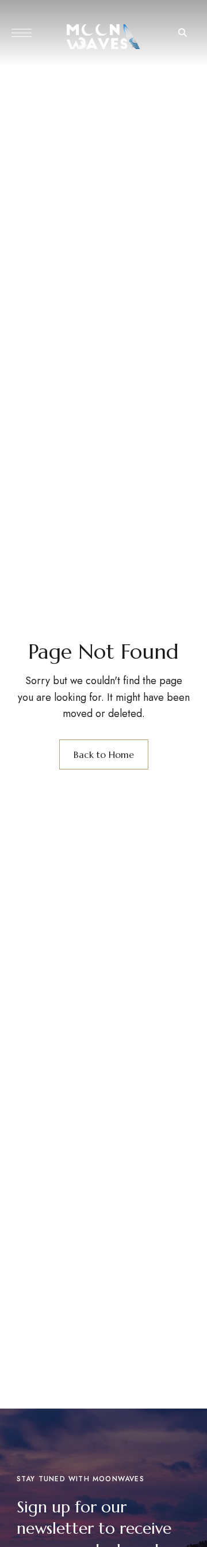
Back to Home (104, 754)
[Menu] (22, 32)
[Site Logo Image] (103, 36)
